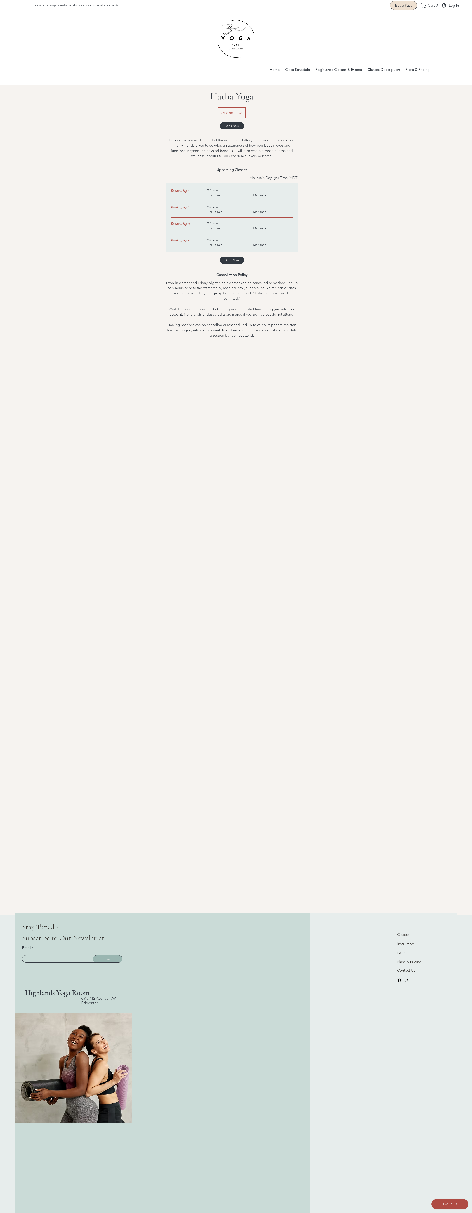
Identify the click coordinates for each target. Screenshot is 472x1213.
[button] (431, 5)
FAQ (401, 953)
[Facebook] (399, 980)
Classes (403, 934)
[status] (274, 178)
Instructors (406, 944)
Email (26, 947)
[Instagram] (407, 980)
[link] (232, 125)
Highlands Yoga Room (57, 992)
